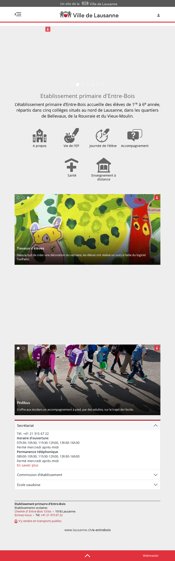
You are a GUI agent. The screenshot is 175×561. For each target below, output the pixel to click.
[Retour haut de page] (87, 555)
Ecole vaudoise (28, 484)
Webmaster (151, 555)
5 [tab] (38, 197)
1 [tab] (18, 197)
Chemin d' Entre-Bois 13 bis (33, 511)
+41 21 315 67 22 (52, 515)
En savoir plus (27, 465)
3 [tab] (28, 197)
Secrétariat (25, 425)
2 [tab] (23, 197)
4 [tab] (33, 197)
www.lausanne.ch (87, 530)
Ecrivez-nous (23, 515)
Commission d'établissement (39, 474)
